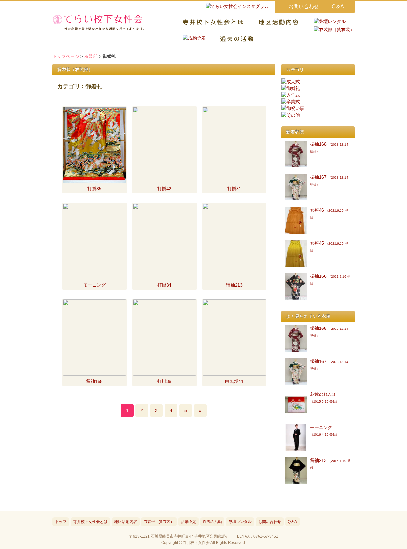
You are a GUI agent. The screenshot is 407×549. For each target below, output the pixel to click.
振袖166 (330, 279)
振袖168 (329, 147)
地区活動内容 (125, 521)
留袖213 (330, 464)
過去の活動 (212, 521)
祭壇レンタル (240, 521)
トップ (60, 521)
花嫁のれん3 (324, 397)
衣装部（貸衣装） (159, 521)
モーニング (324, 430)
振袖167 (329, 180)
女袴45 (329, 246)
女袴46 (329, 213)
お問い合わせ (303, 6)
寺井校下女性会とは (90, 521)
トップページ (65, 56)
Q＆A (338, 6)
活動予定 (188, 521)
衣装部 (91, 56)
